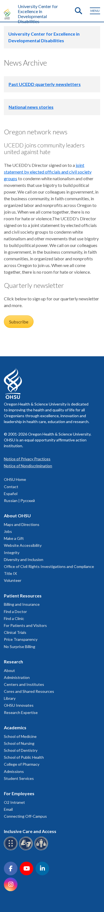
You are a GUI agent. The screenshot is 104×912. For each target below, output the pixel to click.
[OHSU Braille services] (11, 849)
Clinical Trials (15, 632)
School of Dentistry (20, 750)
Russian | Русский (19, 500)
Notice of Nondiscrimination (28, 465)
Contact (11, 486)
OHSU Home (15, 479)
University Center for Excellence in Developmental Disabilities (38, 14)
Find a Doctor (15, 611)
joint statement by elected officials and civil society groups (48, 171)
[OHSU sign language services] (26, 849)
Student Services (19, 778)
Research (13, 661)
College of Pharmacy (21, 764)
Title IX (10, 573)
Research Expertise (21, 712)
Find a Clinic (14, 618)
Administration (17, 677)
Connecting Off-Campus (25, 816)
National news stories (31, 107)
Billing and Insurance (22, 604)
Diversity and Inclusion (23, 559)
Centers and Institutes (24, 684)
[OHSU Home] (8, 14)
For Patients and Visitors (25, 625)
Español (10, 493)
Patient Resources (23, 595)
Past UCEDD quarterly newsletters (45, 84)
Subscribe (18, 321)
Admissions (14, 771)
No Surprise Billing (19, 646)
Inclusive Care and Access (30, 831)
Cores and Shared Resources (29, 691)
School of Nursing (19, 743)
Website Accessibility (23, 545)
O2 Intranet (14, 802)
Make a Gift (14, 538)
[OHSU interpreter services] (42, 849)
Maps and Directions (21, 524)
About (9, 670)
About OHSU (17, 515)
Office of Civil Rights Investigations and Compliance (49, 566)
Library (10, 698)
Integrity (11, 552)
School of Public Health (24, 757)
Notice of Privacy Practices (27, 458)
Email (8, 809)
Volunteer (12, 580)
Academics (15, 727)
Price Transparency (20, 639)
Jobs (8, 531)
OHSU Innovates (19, 705)
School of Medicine (20, 736)
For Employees (19, 793)
